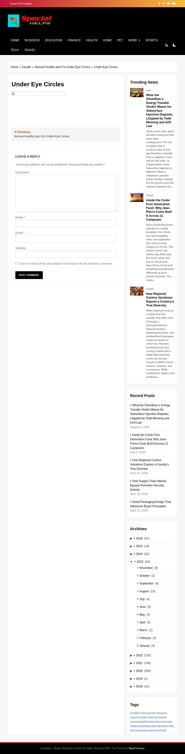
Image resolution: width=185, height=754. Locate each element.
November (146, 567)
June (142, 606)
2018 (139, 686)
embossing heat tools (157, 717)
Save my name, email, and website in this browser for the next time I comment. (66, 263)
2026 (139, 538)
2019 (139, 678)
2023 (140, 561)
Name (20, 217)
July (142, 599)
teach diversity (160, 730)
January (144, 645)
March (143, 630)
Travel (30, 50)
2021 (139, 663)
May (142, 614)
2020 (139, 670)
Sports (152, 40)
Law (148, 90)
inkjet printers (162, 726)
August (144, 591)
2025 (139, 546)
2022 (139, 655)
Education (53, 40)
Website (20, 248)
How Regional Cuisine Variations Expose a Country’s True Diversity (149, 464)
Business (32, 40)
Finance (74, 40)
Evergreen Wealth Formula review (145, 721)
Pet (120, 40)
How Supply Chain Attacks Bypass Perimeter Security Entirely (148, 485)
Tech (15, 50)
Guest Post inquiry (21, 3)
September (146, 583)
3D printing (134, 713)
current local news (148, 713)
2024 (139, 554)
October (144, 575)
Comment (22, 172)
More (132, 40)
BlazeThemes (136, 748)
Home (15, 40)
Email (20, 232)
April (142, 622)
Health (92, 40)
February (145, 637)
